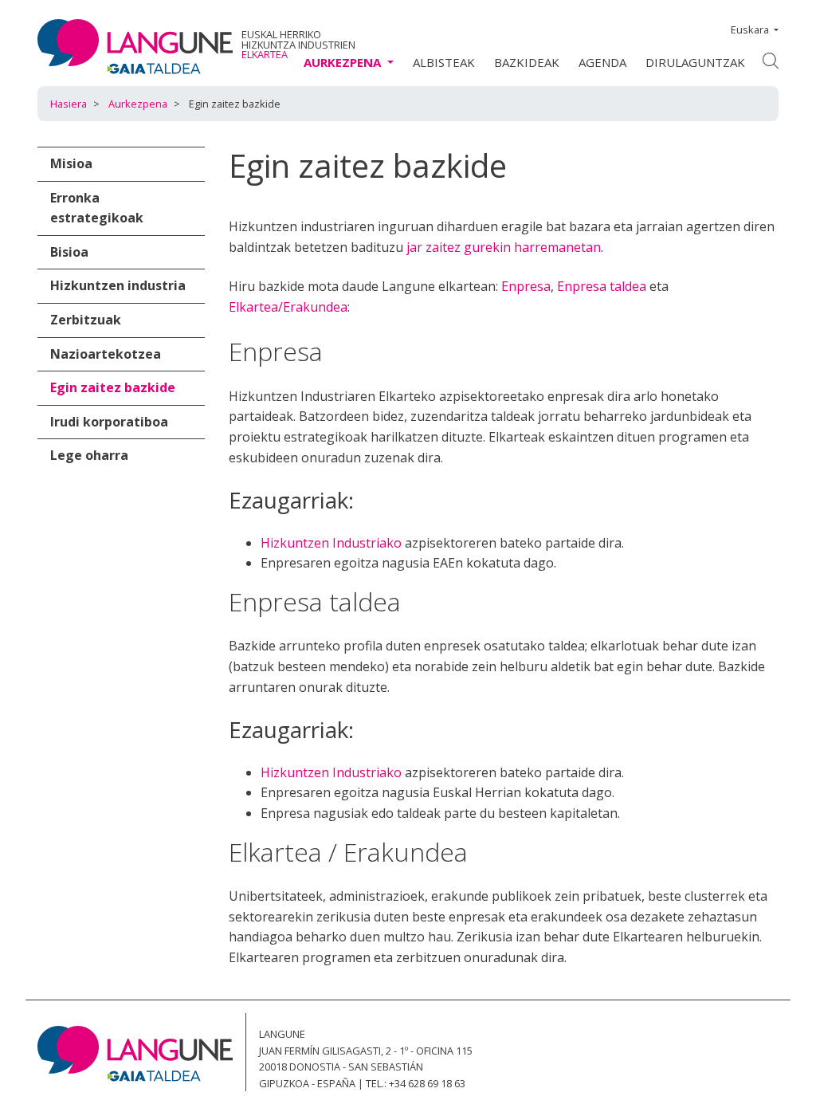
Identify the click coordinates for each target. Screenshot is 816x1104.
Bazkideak (526, 62)
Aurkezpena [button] (344, 62)
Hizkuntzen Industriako (331, 543)
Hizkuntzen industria (118, 285)
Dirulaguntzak (695, 62)
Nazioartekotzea (105, 354)
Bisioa (69, 252)
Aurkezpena (137, 103)
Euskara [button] (750, 29)
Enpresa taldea (601, 286)
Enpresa (526, 286)
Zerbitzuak (85, 319)
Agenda (602, 62)
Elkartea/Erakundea (288, 307)
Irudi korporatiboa (109, 421)
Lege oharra (89, 455)
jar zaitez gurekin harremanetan (503, 247)
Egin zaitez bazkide (112, 387)
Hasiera (68, 103)
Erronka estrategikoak (96, 208)
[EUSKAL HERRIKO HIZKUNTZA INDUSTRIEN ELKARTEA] (135, 46)
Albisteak (444, 62)
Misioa (71, 163)
